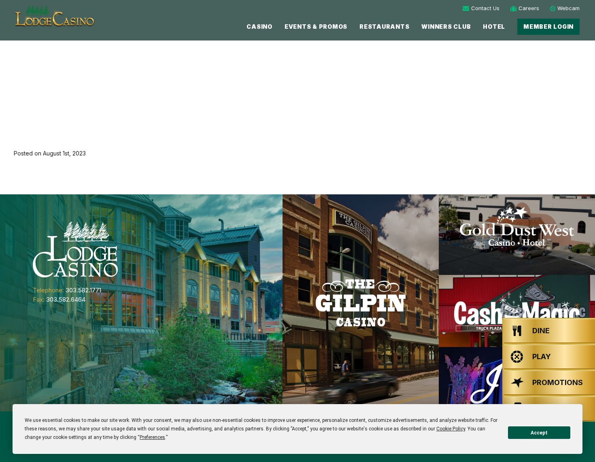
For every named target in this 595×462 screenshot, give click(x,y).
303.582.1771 (83, 290)
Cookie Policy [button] (450, 429)
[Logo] (54, 16)
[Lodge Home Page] (75, 249)
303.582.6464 (65, 299)
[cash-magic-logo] (517, 311)
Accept (539, 433)
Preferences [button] (152, 437)
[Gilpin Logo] (361, 302)
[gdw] (517, 234)
